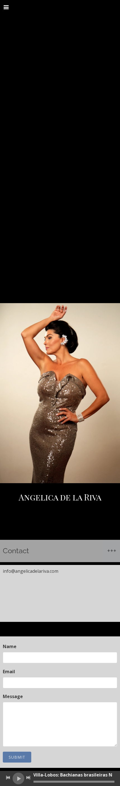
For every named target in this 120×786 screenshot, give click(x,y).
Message (13, 696)
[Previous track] (8, 777)
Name (9, 646)
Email (9, 671)
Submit (17, 757)
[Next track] (28, 777)
